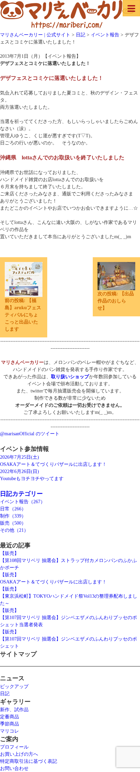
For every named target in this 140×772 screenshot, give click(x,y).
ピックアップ (14, 686)
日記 (5, 693)
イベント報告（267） (22, 501)
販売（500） (13, 523)
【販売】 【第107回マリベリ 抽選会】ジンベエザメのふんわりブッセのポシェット (68, 639)
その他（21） (14, 530)
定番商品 (9, 716)
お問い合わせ (14, 768)
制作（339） (13, 516)
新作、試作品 (14, 709)
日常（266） (13, 508)
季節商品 (9, 723)
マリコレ (9, 731)
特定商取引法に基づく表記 (28, 761)
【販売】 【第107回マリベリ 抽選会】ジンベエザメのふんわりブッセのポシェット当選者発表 (68, 617)
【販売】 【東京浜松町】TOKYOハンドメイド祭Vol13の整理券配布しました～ (68, 596)
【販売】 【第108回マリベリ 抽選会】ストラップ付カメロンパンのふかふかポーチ (68, 560)
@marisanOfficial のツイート (29, 433)
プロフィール (14, 747)
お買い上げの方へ (19, 754)
